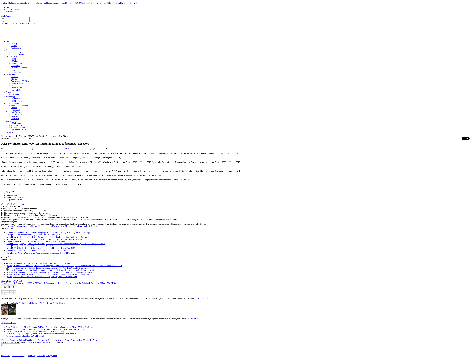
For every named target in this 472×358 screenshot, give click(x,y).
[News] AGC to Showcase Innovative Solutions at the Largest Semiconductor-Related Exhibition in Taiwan (49, 274)
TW (134, 3)
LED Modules (16, 63)
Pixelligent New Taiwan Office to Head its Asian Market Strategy (26, 226)
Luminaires (15, 66)
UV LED (14, 77)
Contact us (13, 340)
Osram (24, 23)
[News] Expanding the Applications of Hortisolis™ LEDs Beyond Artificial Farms (39, 263)
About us (4, 340)
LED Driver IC (17, 99)
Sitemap (96, 340)
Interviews (15, 94)
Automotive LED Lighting (21, 81)
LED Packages (16, 61)
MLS (8, 193)
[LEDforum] (236, 36)
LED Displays (16, 101)
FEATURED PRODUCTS (11, 281)
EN (137, 3)
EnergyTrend (51, 356)
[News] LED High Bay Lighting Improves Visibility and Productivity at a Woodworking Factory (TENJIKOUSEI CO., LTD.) (55, 244)
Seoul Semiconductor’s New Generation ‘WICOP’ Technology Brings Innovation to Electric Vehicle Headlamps (49, 327)
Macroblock (31, 23)
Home (8, 7)
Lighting (9, 50)
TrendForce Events (18, 128)
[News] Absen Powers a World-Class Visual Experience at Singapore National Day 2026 (40, 253)
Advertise (9, 12)
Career (33, 340)
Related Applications (19, 68)
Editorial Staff (24, 340)
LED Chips (15, 59)
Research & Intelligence (20, 105)
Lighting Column (17, 54)
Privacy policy (76, 340)
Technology (10, 97)
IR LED (14, 79)
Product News (11, 57)
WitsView (31, 356)
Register (4, 3)
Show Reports (16, 125)
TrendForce (5, 356)
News (8, 41)
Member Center (59, 3)
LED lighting (16, 23)
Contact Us (70, 3)
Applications (16, 48)
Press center (42, 340)
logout (49, 3)
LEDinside (41, 356)
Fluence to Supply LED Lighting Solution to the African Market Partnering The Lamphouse (41, 334)
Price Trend (15, 110)
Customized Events (18, 130)
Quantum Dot (16, 88)
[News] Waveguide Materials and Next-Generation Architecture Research (34, 246)
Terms (67, 340)
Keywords (87, 340)
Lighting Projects (17, 52)
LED (67, 149)
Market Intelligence (13, 103)
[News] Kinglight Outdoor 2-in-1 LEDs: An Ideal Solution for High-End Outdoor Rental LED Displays (46, 237)
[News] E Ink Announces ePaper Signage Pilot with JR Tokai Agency (33, 235)
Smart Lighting (16, 70)
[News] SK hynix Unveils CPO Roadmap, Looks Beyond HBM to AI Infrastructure (38, 241)
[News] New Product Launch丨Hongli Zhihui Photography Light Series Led (36, 250)
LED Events (16, 123)
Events (8, 121)
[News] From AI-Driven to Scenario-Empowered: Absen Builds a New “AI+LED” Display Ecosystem (47, 268)
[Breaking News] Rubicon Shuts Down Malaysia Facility (74, 226)
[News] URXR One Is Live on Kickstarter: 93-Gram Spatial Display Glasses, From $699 (40, 248)
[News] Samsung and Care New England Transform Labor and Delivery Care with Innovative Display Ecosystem (51, 270)
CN (130, 3)
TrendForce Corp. (42, 342)
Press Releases (16, 72)
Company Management (15, 197)
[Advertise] (236, 29)
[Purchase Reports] (236, 26)
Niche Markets (11, 74)
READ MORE (203, 299)
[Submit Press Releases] (236, 33)
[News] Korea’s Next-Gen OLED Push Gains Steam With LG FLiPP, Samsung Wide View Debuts (44, 239)
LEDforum (15, 119)
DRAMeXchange (19, 356)
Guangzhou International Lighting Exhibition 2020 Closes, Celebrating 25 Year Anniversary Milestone (45, 329)
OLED (13, 85)
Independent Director (14, 200)
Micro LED (5, 23)
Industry (14, 43)
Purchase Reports (12, 9)
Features (9, 92)
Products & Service (13, 112)
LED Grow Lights (18, 83)
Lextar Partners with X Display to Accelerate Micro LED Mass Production (35, 331)
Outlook (14, 108)
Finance (14, 46)
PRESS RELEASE (8, 323)
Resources (10, 132)
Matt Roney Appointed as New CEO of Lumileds (25, 336)
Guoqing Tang (11, 195)
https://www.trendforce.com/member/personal (29, 3)
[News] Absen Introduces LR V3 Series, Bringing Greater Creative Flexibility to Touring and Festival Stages (48, 232)
